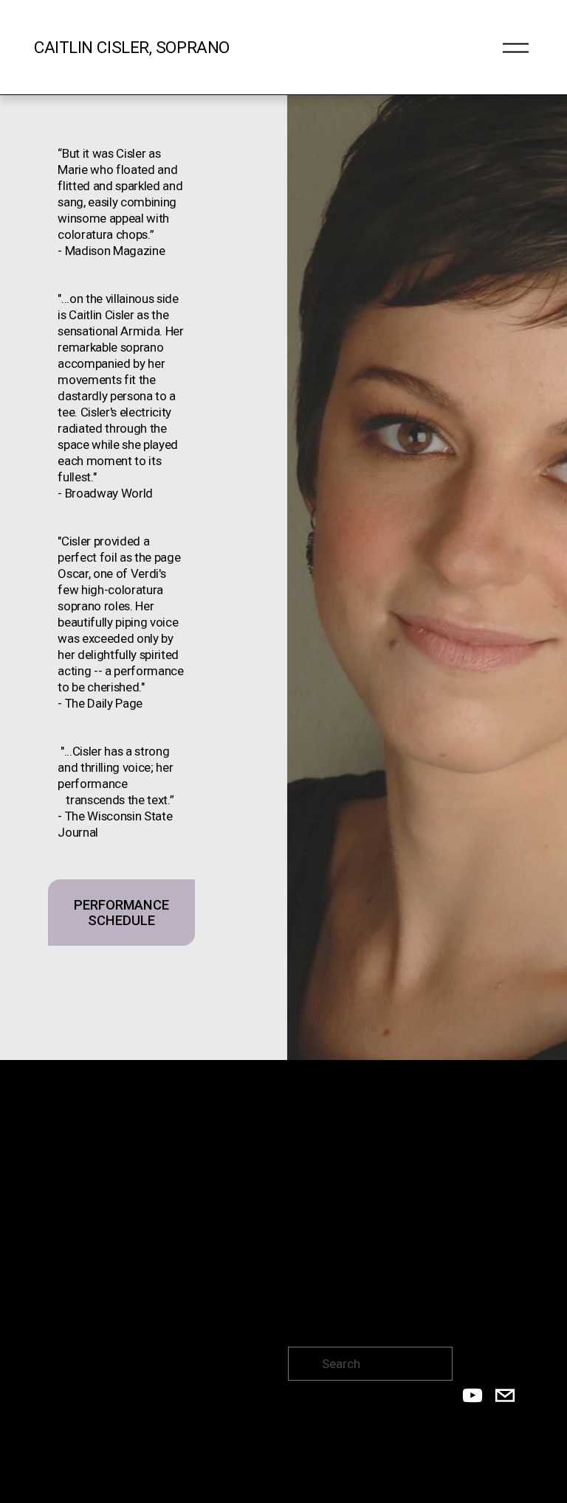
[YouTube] (472, 1395)
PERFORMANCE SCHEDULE (121, 912)
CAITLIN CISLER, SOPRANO (132, 47)
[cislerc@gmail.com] (505, 1395)
